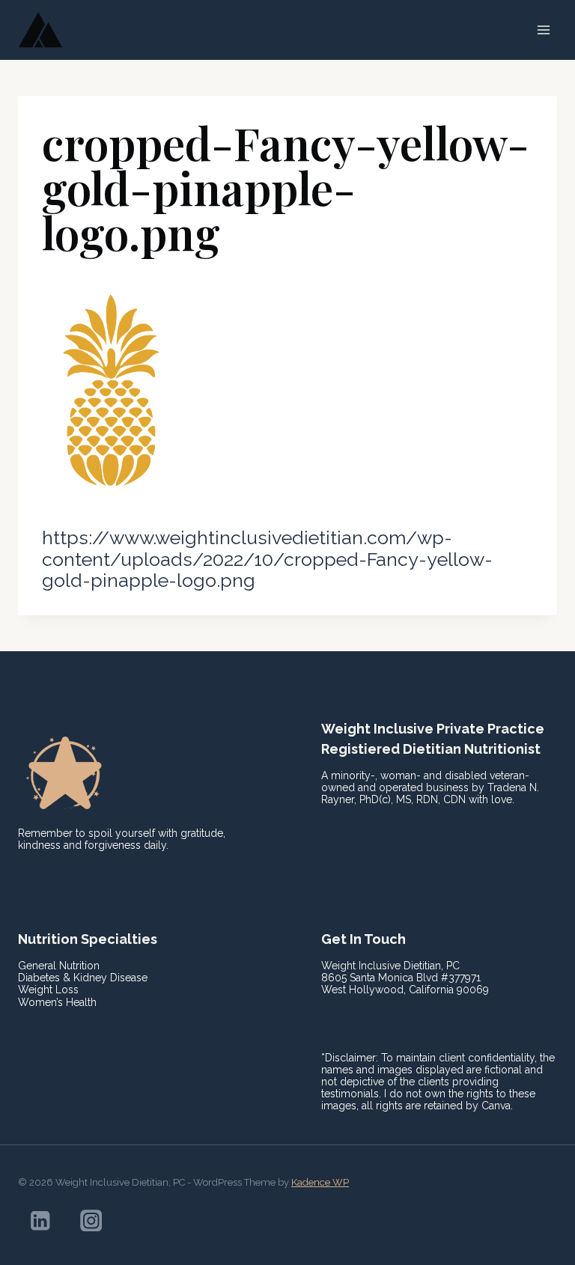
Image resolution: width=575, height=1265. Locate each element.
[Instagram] (91, 1220)
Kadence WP (320, 1182)
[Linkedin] (40, 1220)
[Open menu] (543, 29)
